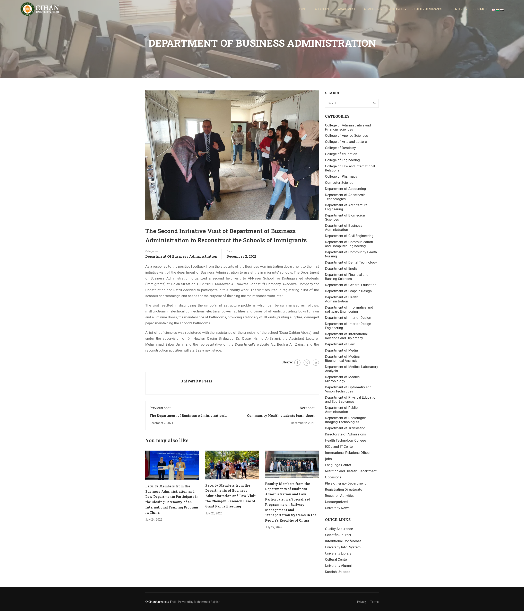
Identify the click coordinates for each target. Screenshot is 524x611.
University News (337, 508)
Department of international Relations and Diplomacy (346, 336)
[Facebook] (297, 363)
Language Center (338, 465)
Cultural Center (336, 559)
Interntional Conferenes (343, 541)
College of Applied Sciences (346, 135)
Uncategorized (336, 502)
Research (395, 9)
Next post (307, 408)
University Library (338, 553)
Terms (374, 601)
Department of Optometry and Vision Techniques (348, 389)
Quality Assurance (427, 9)
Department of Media (341, 350)
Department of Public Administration (341, 410)
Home (302, 9)
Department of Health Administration (341, 299)
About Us (322, 9)
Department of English (342, 268)
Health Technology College (345, 440)
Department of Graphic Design (348, 291)
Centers (458, 9)
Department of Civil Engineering (349, 236)
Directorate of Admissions (345, 434)
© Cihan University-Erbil (160, 601)
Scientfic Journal (338, 535)
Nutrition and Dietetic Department (351, 471)
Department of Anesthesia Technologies (345, 197)
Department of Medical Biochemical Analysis (342, 358)
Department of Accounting (345, 189)
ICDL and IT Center (339, 446)
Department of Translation (345, 428)
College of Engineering (342, 160)
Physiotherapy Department (345, 483)
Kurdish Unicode (337, 572)
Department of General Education (350, 285)
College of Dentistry (340, 148)
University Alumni (338, 566)
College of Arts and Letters (346, 142)
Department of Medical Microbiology (342, 379)
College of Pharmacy (341, 176)
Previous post (160, 408)
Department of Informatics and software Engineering (349, 309)
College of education (341, 154)
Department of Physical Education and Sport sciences (351, 399)
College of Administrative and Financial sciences (348, 127)
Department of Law (340, 344)
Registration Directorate (343, 489)
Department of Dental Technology (351, 262)
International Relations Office (347, 453)
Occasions (333, 477)
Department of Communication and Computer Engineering (349, 244)
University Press (196, 381)
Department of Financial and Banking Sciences (346, 277)
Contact (480, 9)
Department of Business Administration (181, 256)
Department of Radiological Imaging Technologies (346, 420)
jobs (328, 459)
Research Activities (340, 496)
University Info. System (343, 547)
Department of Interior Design (348, 318)
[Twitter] (307, 363)
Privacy (362, 601)
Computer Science (339, 182)
